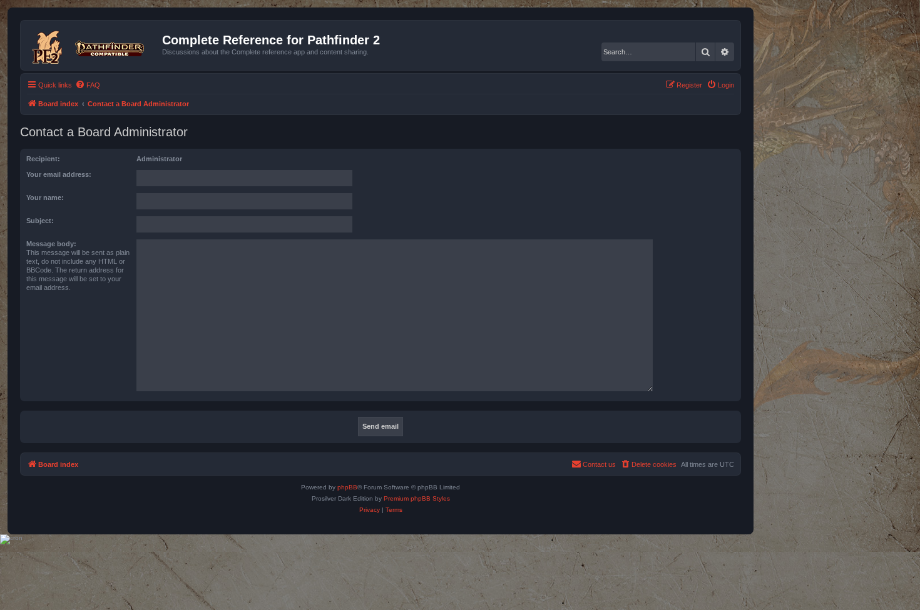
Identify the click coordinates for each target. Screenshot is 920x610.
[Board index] (93, 45)
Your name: (45, 197)
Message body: (51, 244)
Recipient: (43, 158)
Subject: (40, 220)
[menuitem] (87, 85)
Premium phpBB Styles (417, 498)
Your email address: (58, 174)
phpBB (347, 487)
